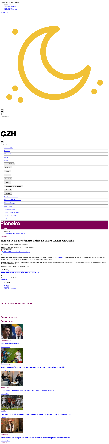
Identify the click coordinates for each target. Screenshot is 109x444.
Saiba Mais (4, 279)
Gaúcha (6, 157)
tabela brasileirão (8, 8)
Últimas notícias (8, 148)
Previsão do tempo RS (10, 6)
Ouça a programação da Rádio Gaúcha (14, 233)
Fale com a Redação (9, 203)
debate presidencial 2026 (10, 9)
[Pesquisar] (2, 142)
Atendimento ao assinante (11, 197)
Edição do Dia (8, 154)
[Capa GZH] (54, 120)
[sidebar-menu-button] (2, 110)
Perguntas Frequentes (10, 215)
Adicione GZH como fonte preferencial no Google (16, 252)
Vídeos (6, 160)
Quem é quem (8, 206)
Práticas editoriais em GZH (11, 212)
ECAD (6, 218)
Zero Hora (7, 151)
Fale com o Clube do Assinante (12, 200)
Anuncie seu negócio (9, 209)
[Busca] (2, 112)
